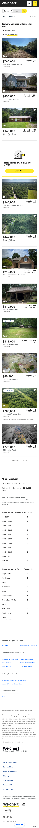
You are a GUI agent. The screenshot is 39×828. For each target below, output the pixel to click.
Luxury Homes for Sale (27, 663)
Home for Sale (6, 663)
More (11, 16)
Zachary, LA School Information (12, 684)
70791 (4, 697)
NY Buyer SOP (8, 789)
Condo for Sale (6, 666)
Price (3, 16)
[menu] (35, 3)
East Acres (5, 645)
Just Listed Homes (26, 666)
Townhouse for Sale (26, 659)
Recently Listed (12, 34)
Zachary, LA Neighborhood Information (14, 680)
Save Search (32, 11)
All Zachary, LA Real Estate (10, 659)
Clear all (33, 16)
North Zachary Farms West (28, 645)
